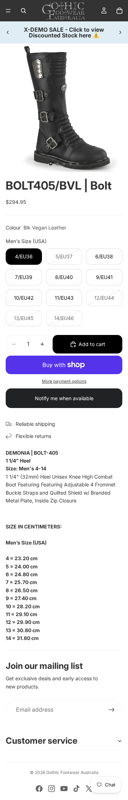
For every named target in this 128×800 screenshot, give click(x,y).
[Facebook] (39, 788)
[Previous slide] (8, 32)
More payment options (64, 381)
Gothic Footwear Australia (72, 772)
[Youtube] (64, 788)
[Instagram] (51, 788)
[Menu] (8, 10)
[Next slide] (120, 32)
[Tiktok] (76, 788)
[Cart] (119, 11)
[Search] (23, 11)
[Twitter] (89, 788)
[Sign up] (111, 709)
